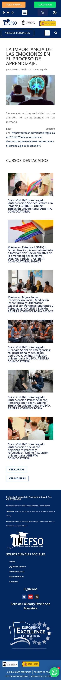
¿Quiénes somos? (17, 566)
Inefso (12, 561)
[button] (24, 12)
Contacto (13, 581)
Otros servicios (16, 576)
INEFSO (14, 69)
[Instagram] (12, 12)
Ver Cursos (16, 469)
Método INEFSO (16, 571)
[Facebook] (4, 12)
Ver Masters (17, 478)
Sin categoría (40, 69)
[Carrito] (43, 12)
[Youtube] (8, 12)
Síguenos (30, 589)
